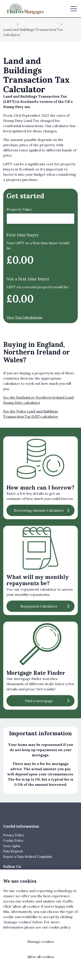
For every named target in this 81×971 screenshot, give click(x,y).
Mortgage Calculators (39, 24)
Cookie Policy (13, 841)
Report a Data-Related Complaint (27, 857)
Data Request (13, 851)
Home (8, 24)
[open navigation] (74, 9)
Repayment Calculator (39, 606)
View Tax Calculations (24, 317)
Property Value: (19, 209)
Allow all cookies (40, 957)
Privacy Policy (13, 835)
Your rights (12, 846)
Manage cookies (40, 941)
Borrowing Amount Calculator (39, 510)
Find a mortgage (39, 701)
